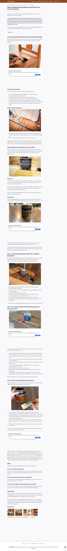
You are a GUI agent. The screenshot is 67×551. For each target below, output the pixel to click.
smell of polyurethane (30, 419)
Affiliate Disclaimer (40, 1)
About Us (33, 1)
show (13, 32)
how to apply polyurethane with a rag (27, 455)
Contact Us (51, 1)
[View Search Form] (59, 1)
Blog (47, 1)
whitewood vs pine (14, 452)
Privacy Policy (42, 543)
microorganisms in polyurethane (29, 356)
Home (56, 1)
